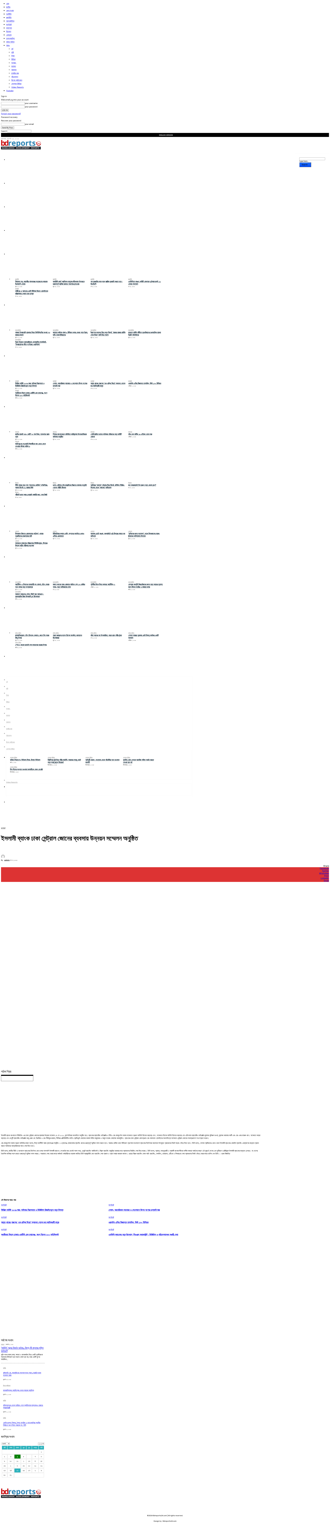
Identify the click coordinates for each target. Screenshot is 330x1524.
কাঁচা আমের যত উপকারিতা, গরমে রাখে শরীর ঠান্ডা (106, 635)
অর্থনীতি (8, 14)
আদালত (13, 70)
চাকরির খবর (15, 73)
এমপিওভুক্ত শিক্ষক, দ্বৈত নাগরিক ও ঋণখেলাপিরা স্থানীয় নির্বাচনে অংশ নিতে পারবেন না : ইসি (21, 1423)
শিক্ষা (13, 56)
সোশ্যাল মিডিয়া (16, 84)
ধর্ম (12, 49)
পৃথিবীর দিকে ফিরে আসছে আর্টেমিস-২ (103, 584)
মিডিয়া (13, 59)
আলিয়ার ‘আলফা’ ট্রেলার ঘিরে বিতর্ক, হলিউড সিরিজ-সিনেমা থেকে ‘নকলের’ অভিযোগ (108, 486)
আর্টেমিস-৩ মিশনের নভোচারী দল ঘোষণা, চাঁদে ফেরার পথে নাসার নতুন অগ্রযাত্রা (32, 585)
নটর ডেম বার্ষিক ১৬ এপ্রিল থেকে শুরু (140, 434)
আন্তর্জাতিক (10, 21)
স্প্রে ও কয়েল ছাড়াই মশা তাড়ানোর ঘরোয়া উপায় (31, 645)
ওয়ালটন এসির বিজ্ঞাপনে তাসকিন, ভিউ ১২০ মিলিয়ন (144, 383)
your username (31, 103)
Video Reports (17, 87)
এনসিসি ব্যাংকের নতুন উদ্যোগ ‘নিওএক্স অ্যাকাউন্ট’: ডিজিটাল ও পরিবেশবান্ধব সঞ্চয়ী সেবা (143, 1234)
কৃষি (12, 52)
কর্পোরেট (9, 24)
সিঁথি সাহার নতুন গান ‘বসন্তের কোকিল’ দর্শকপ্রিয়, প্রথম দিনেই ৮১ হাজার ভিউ (31, 486)
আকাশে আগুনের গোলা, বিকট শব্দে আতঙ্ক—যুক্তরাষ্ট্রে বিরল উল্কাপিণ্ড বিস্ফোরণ (29, 595)
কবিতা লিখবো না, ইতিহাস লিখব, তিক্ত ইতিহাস (25, 760)
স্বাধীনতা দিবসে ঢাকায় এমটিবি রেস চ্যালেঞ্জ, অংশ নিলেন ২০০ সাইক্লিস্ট (30, 1234)
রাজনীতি (8, 17)
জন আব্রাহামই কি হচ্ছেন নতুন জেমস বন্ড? (142, 485)
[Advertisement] (78, 1114)
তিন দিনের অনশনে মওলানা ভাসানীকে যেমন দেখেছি (26, 769)
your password (31, 107)
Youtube (9, 91)
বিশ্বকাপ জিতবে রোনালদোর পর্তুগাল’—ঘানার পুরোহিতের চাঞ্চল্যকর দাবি (29, 534)
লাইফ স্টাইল (10, 42)
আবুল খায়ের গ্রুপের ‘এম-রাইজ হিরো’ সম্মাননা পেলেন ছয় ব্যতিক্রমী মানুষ (30, 1222)
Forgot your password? (11, 114)
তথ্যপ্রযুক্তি (10, 38)
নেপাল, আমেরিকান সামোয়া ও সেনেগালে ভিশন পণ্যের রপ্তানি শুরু (134, 1210)
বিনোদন (8, 31)
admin (7, 860)
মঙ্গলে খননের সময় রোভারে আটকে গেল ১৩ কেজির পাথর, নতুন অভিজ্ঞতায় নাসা (69, 585)
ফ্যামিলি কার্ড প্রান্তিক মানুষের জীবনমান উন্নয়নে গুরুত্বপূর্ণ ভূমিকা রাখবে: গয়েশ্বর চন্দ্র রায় (69, 282)
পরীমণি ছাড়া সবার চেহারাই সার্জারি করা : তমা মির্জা (31, 494)
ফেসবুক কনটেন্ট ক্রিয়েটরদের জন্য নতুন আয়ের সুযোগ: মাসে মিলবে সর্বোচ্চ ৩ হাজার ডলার (145, 585)
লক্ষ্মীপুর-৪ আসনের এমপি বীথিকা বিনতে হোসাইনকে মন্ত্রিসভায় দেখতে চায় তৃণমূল (31, 292)
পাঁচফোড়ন (14, 77)
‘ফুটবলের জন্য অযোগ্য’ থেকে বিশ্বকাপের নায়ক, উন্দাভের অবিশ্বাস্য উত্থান (144, 534)
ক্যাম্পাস (9, 28)
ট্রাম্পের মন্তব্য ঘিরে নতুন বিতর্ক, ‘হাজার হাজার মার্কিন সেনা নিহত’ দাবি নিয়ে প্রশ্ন (108, 333)
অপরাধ (13, 63)
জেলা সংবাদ (10, 11)
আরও (8, 45)
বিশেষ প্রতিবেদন (16, 80)
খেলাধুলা (8, 35)
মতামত (13, 66)
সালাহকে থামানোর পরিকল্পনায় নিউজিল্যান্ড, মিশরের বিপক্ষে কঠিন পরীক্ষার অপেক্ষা (31, 544)
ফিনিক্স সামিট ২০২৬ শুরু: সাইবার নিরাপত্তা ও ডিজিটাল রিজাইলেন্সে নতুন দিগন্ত (29, 384)
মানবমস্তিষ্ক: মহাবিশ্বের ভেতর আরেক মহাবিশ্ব (18, 1390)
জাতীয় (8, 7)
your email (29, 124)
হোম (7, 4)
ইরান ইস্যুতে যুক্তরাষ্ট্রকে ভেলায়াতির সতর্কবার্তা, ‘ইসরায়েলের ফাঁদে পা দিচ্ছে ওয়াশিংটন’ (30, 343)
